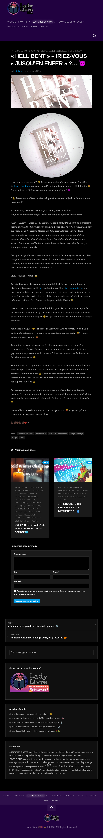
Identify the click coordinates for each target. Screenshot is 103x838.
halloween (69, 756)
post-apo (18, 763)
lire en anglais (62, 759)
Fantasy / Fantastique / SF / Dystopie (29, 51)
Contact (45, 26)
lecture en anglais (37, 759)
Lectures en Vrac (43, 21)
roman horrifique (77, 762)
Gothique (19, 506)
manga (78, 759)
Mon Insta (24, 21)
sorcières (55, 767)
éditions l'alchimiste (17, 773)
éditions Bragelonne (57, 770)
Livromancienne (74, 288)
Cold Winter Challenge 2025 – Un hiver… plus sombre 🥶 (30, 529)
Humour (31, 509)
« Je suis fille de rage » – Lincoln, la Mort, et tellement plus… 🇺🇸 (38, 718)
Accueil (11, 21)
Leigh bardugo (76, 433)
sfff (48, 766)
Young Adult (45, 770)
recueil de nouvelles (59, 762)
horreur (77, 755)
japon (25, 759)
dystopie (76, 752)
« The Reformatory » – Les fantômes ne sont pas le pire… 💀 (37, 722)
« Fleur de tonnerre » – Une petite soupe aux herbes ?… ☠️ (36, 727)
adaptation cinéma (18, 752)
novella (19, 515)
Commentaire (20, 554)
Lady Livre (18, 71)
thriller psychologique (26, 770)
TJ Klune (34, 521)
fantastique (41, 433)
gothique (53, 755)
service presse (16, 766)
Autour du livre (16, 26)
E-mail (56, 572)
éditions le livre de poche (37, 773)
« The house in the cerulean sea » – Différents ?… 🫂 (69, 507)
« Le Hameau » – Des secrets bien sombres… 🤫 (32, 714)
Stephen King (21, 521)
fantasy (52, 433)
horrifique (15, 759)
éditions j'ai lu (87, 770)
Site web (17, 581)
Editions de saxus (26, 433)
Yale (22, 438)
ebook (83, 752)
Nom (16, 572)
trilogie (37, 770)
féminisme (45, 756)
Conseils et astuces (70, 21)
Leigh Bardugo (74, 51)
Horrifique (20, 509)
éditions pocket (57, 773)
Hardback (62, 433)
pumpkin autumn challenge (35, 762)
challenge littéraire (64, 752)
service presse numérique (34, 767)
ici (40, 288)
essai (87, 752)
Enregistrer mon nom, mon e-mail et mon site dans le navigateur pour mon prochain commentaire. (50, 593)
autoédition (33, 752)
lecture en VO (51, 759)
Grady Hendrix (33, 506)
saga (89, 762)
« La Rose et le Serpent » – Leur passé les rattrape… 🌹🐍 (36, 731)
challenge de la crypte (47, 752)
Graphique (62, 756)
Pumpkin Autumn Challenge (71, 497)
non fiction (85, 759)
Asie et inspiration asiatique (28, 488)
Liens (34, 26)
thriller (79, 766)
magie (14, 438)
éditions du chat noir (73, 770)
